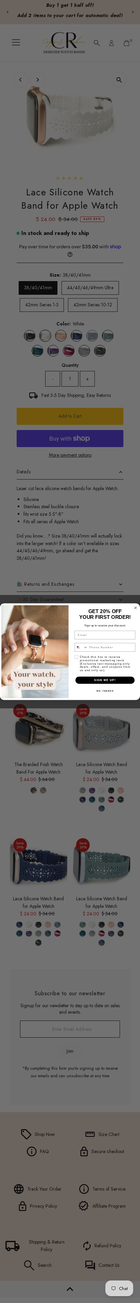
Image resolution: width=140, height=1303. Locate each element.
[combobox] (81, 647)
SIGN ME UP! (105, 679)
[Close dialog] (135, 607)
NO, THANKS (105, 691)
